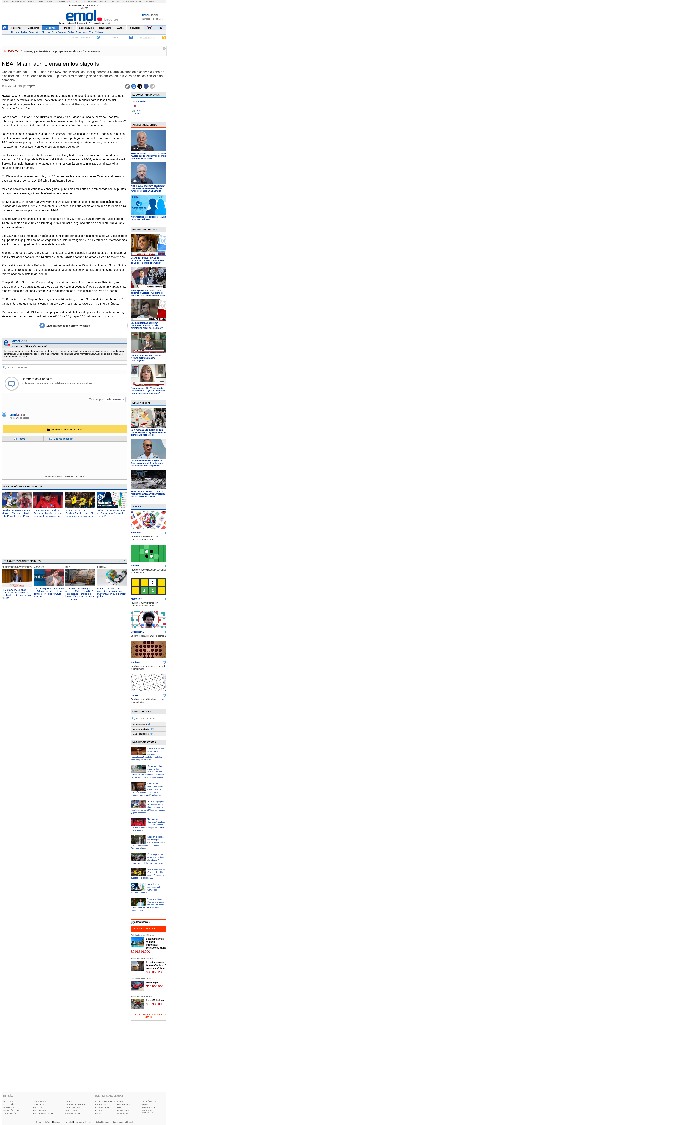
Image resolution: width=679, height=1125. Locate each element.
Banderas (136, 532)
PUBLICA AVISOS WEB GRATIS (148, 929)
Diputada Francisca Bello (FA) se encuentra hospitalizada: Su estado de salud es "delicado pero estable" (147, 754)
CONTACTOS (71, 1110)
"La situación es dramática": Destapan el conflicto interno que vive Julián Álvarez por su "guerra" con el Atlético (148, 825)
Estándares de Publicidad (122, 1122)
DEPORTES (8, 1107)
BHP (67, 567)
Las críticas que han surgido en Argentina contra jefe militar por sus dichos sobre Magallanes (147, 463)
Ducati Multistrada (155, 1000)
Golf (38, 32)
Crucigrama (137, 631)
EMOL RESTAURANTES (44, 1113)
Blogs (31, 1)
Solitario (135, 662)
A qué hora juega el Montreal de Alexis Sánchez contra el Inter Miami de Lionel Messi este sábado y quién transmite (16, 516)
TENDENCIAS (39, 1101)
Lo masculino (139, 101)
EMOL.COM (100, 1104)
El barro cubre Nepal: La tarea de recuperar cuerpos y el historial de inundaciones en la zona (148, 494)
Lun (161, 1)
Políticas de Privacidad (63, 1122)
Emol (6, 1)
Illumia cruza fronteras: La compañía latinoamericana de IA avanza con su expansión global (112, 592)
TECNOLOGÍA (9, 1113)
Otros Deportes (59, 32)
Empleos (104, 1)
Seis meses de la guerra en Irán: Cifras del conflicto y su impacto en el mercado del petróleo (148, 432)
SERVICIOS (38, 1104)
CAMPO (120, 1101)
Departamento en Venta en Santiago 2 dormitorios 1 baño (156, 965)
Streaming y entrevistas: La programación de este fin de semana (60, 51)
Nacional (16, 28)
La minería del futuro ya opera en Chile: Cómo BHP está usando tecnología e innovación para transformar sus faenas (79, 593)
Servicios (135, 28)
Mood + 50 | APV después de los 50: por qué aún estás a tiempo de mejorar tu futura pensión (49, 592)
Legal (41, 1)
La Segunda (150, 1)
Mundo (68, 28)
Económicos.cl (119, 1)
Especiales (81, 32)
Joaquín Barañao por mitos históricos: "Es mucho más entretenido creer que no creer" (147, 325)
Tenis (31, 32)
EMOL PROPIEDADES (75, 1104)
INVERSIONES (123, 1104)
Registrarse (157, 19)
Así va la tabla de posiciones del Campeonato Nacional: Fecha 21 (111, 513)
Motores (46, 32)
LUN (119, 1107)
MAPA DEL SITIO (72, 1113)
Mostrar (84, 8)
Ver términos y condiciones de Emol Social (64, 476)
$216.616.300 (140, 952)
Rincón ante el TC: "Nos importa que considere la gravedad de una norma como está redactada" (148, 390)
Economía (33, 28)
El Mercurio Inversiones (17, 567)
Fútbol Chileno (96, 32)
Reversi (135, 565)
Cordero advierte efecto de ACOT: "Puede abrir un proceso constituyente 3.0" (148, 358)
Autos (76, 1)
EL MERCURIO (102, 1107)
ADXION (145, 1104)
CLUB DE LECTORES (105, 1101)
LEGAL (98, 1113)
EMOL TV (37, 1107)
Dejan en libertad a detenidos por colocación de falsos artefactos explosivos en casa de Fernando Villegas (148, 842)
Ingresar (146, 19)
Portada (15, 32)
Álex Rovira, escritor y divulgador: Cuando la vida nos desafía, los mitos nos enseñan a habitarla (148, 188)
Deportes (51, 28)
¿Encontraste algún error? (68, 325)
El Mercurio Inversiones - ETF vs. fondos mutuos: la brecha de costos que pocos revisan (16, 594)
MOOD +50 (39, 567)
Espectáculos (86, 28)
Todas (71, 32)
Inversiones (63, 1)
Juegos (136, 506)
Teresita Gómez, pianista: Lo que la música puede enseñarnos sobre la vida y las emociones (148, 156)
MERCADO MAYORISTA (147, 1111)
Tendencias (105, 28)
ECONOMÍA (8, 1104)
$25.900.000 (154, 986)
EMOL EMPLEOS (72, 1107)
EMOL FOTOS (39, 1110)
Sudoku (135, 695)
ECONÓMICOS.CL (150, 1101)
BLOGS (98, 1110)
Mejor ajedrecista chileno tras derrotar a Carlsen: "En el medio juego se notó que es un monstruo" (148, 293)
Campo (50, 1)
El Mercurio (18, 1)
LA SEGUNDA (123, 1110)
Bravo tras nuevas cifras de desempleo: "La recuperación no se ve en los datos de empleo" (147, 260)
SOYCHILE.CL (123, 1113)
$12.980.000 (154, 1004)
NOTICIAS (8, 1101)
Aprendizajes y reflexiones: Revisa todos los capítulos (148, 218)
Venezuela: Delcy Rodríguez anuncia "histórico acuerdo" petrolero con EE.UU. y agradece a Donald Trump (147, 904)
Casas (138, 1)
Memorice (136, 598)
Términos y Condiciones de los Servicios (91, 1122)
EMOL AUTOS (71, 1101)
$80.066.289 (154, 972)
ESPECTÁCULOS (11, 1110)
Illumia (101, 567)
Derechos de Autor (44, 1122)
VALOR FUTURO (149, 1107)
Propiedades (89, 1)
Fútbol (24, 32)
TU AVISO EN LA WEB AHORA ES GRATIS (149, 1015)
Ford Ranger (152, 982)
